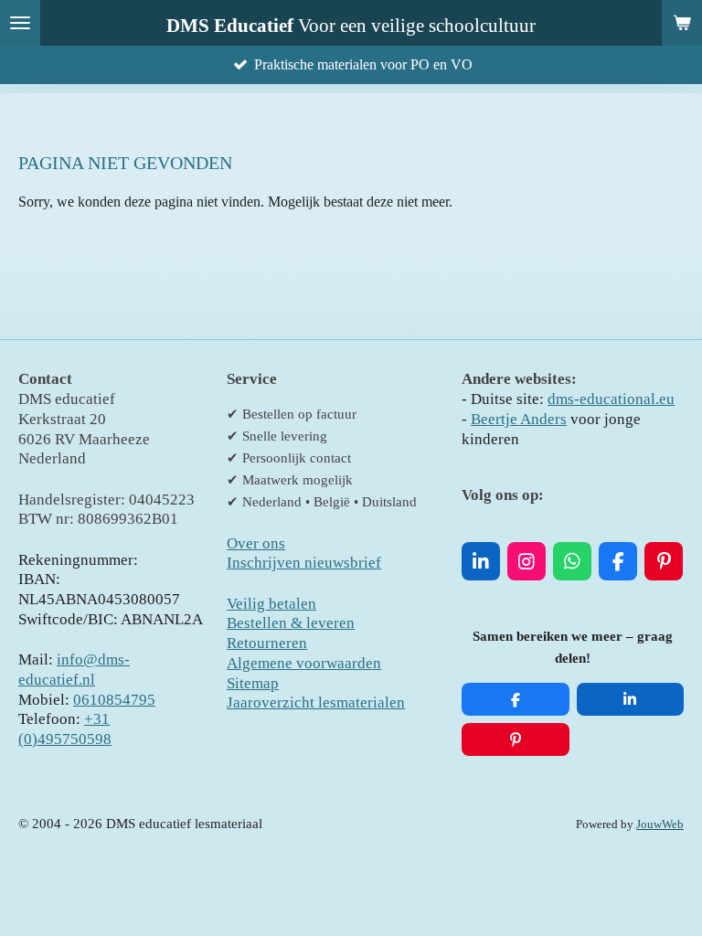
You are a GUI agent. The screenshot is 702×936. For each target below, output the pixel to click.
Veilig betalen (271, 603)
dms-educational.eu (611, 399)
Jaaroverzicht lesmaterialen (316, 702)
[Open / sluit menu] (20, 23)
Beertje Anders (519, 419)
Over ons (256, 543)
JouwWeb (660, 824)
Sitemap (253, 683)
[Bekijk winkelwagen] (682, 23)
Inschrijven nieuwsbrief (304, 562)
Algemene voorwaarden (304, 663)
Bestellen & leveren (291, 623)
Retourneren (267, 643)
